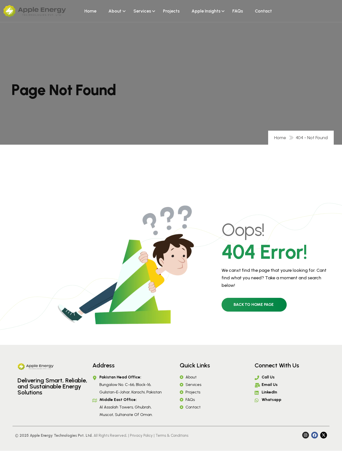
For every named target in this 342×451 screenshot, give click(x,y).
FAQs (237, 11)
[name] (34, 11)
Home (90, 11)
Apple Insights (206, 11)
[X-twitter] (323, 435)
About (114, 11)
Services (142, 11)
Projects (171, 11)
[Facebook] (314, 435)
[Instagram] (305, 435)
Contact (263, 11)
